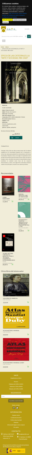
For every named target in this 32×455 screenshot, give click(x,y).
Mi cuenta (16, 427)
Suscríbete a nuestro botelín (16, 400)
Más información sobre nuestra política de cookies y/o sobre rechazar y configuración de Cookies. (14, 15)
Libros (7, 47)
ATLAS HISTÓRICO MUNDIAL (11, 330)
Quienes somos (16, 415)
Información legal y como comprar (16, 424)
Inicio (2, 47)
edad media (5, 125)
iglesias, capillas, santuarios (9, 127)
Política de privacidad (16, 420)
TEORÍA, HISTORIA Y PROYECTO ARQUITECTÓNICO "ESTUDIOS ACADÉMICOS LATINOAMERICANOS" (9, 257)
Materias (16, 422)
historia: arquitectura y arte (9, 124)
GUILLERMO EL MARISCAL (10, 298)
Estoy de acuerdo (7, 19)
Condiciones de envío (16, 417)
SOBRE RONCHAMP (6, 198)
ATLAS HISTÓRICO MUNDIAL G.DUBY (13, 362)
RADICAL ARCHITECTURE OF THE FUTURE (23, 195)
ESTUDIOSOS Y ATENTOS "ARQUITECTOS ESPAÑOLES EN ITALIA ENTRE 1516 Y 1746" (24, 223)
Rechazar (5, 22)
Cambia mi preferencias (20, 19)
